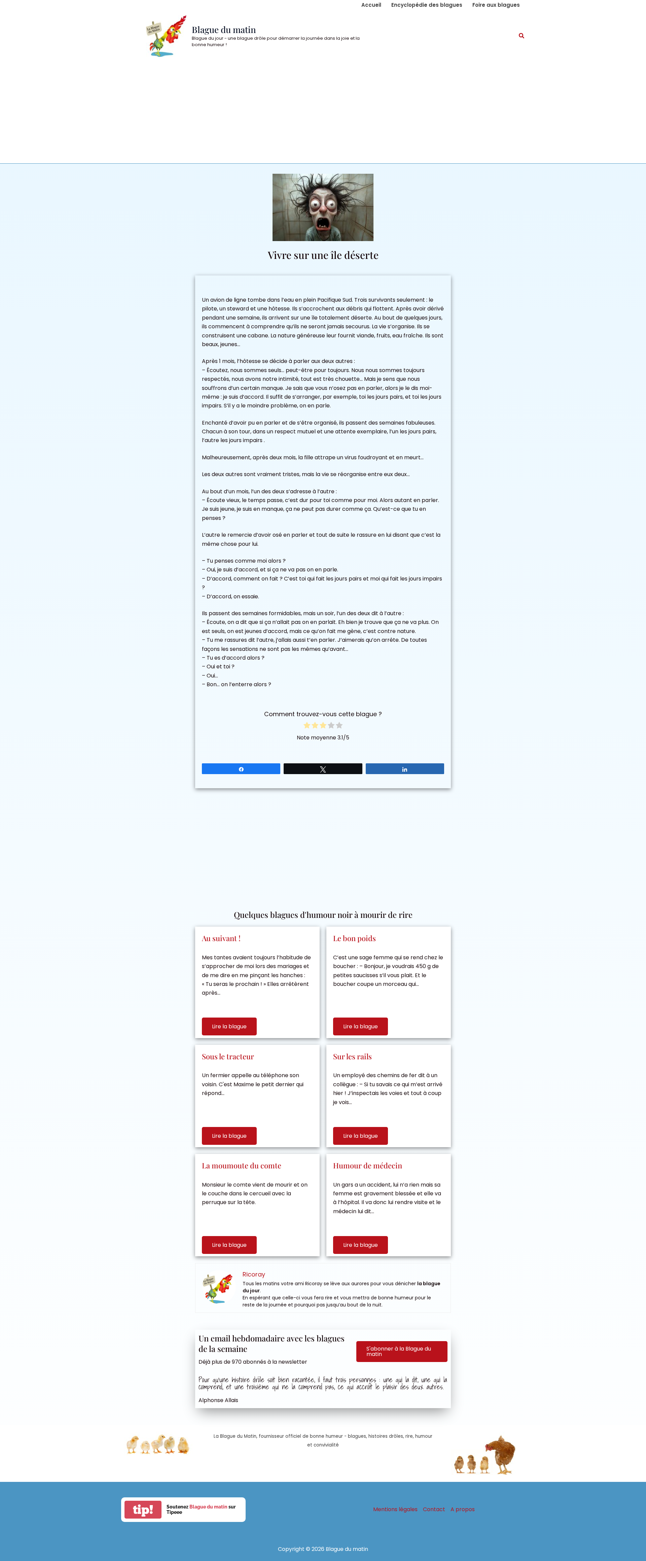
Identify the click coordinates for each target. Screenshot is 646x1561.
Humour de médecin (367, 1165)
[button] (522, 36)
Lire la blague (229, 1026)
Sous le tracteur (228, 1056)
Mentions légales (395, 1509)
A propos (463, 1509)
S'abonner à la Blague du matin (398, 1351)
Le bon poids (354, 938)
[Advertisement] (323, 113)
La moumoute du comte (241, 1165)
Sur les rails (352, 1056)
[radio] (306, 726)
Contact (434, 1509)
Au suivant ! (221, 938)
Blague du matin (224, 29)
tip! (143, 1509)
